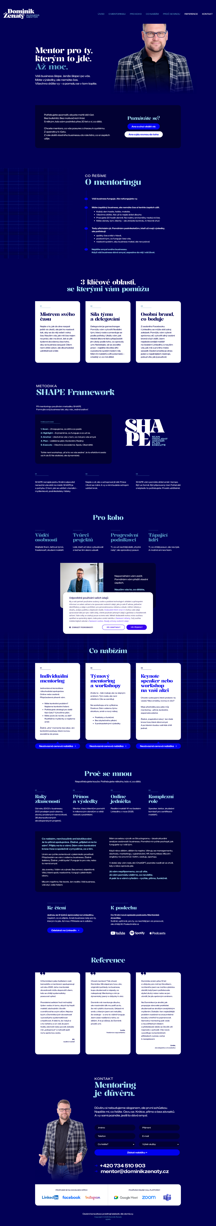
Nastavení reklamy (123, 618)
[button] (81, 627)
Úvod (101, 13)
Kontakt (207, 13)
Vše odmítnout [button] (113, 627)
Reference (191, 13)
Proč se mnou (171, 13)
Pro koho (136, 13)
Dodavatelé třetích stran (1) (114, 610)
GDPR (108, 1219)
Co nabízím (152, 13)
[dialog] (108, 613)
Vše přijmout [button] (137, 627)
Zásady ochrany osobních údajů (116, 621)
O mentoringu (117, 13)
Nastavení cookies (96, 621)
